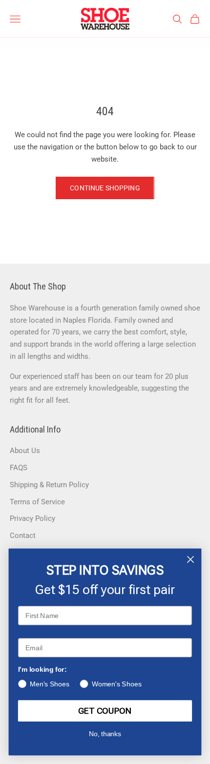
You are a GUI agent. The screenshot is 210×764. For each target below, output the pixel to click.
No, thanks (105, 734)
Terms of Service (37, 501)
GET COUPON (105, 711)
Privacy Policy (32, 518)
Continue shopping (105, 188)
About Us (25, 450)
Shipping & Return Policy (49, 484)
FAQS (18, 467)
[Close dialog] (190, 559)
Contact (23, 535)
